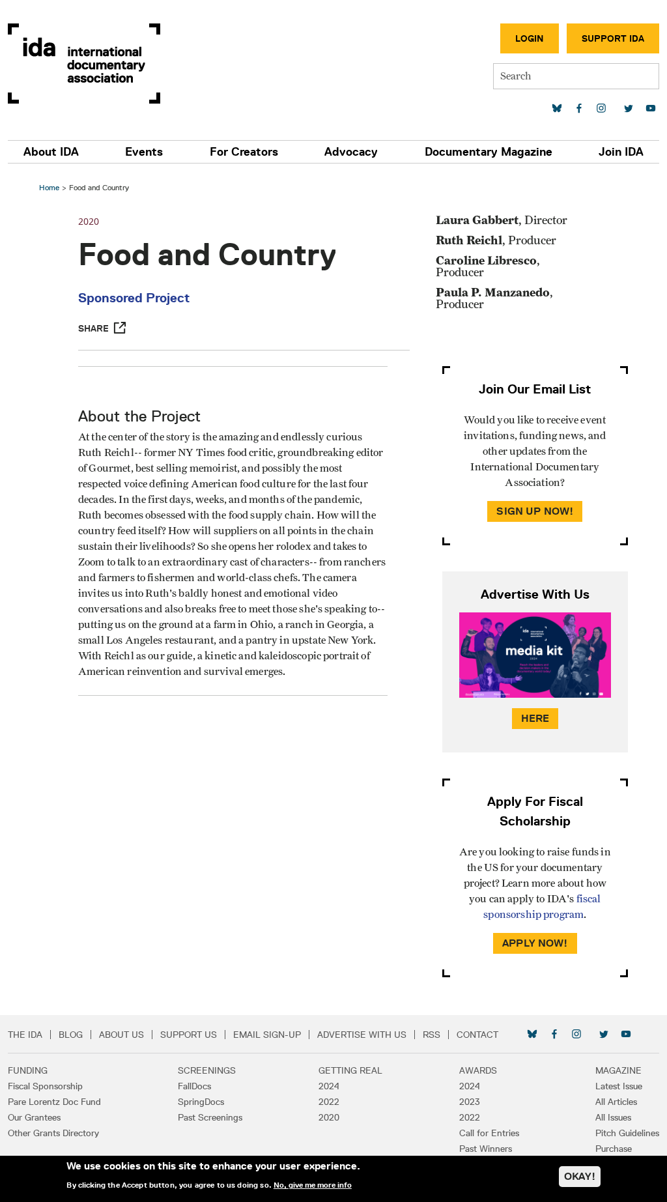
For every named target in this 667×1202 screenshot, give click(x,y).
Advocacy (351, 152)
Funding (28, 1070)
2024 (329, 1086)
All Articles (616, 1101)
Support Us (188, 1034)
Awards (478, 1070)
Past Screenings (210, 1117)
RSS (431, 1034)
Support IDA (613, 38)
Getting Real (350, 1070)
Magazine (618, 1070)
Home (49, 187)
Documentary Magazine (488, 152)
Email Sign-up (267, 1034)
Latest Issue (618, 1086)
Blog (71, 1034)
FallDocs (194, 1086)
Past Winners (485, 1148)
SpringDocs (201, 1101)
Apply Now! (535, 943)
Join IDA (621, 152)
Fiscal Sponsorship (45, 1086)
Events (144, 152)
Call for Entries (489, 1133)
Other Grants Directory (53, 1133)
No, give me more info (313, 1185)
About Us (121, 1034)
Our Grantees (34, 1117)
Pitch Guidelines (627, 1133)
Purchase (613, 1148)
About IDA (51, 152)
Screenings (207, 1070)
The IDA (25, 1034)
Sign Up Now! (534, 511)
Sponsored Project (134, 298)
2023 (469, 1101)
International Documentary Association (84, 63)
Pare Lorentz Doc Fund (54, 1101)
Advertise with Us (361, 1034)
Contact (477, 1034)
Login (529, 38)
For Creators (244, 152)
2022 (329, 1101)
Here (535, 718)
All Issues (613, 1117)
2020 (329, 1117)
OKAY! (579, 1176)
